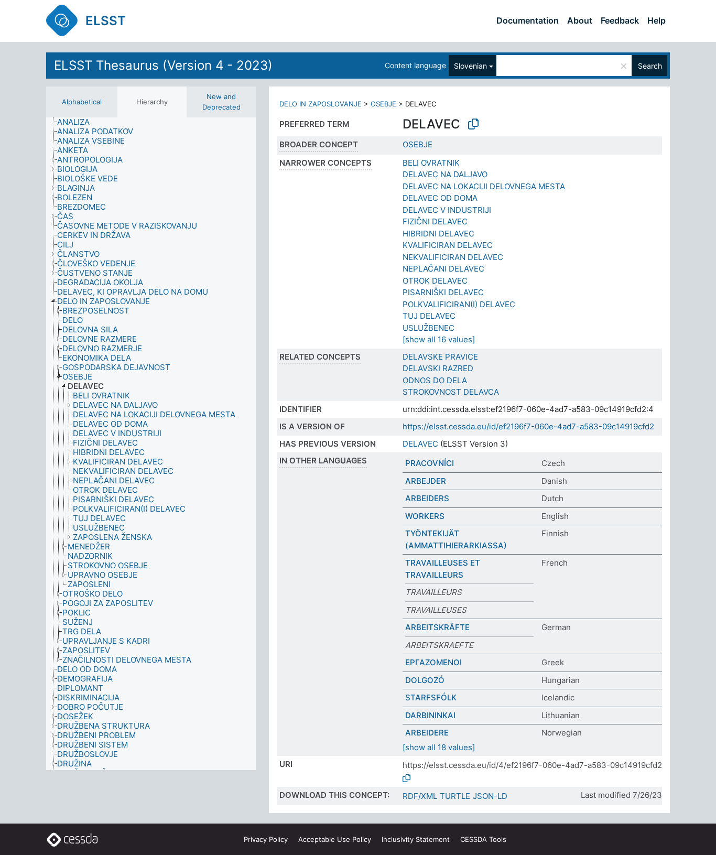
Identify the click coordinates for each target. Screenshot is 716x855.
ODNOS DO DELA (435, 380)
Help (656, 20)
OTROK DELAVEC (435, 281)
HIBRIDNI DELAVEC (438, 234)
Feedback (620, 20)
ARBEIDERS (427, 498)
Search (650, 65)
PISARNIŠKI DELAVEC (443, 292)
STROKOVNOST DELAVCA (451, 392)
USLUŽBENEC (428, 328)
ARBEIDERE (427, 733)
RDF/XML (420, 796)
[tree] (151, 443)
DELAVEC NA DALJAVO (445, 174)
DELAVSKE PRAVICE (440, 357)
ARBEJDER (425, 481)
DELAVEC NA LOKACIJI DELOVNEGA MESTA (484, 186)
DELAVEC (420, 444)
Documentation (527, 20)
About (579, 20)
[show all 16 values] (439, 339)
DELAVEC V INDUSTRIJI (447, 210)
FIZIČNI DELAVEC (435, 221)
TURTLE (455, 796)
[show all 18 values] (439, 747)
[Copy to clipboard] (473, 124)
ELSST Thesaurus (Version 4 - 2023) (163, 65)
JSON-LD (490, 796)
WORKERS (424, 516)
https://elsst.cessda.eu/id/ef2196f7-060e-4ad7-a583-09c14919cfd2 (528, 426)
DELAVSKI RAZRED (438, 368)
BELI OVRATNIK (431, 163)
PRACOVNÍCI (429, 463)
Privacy (266, 839)
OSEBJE (383, 104)
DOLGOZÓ (424, 680)
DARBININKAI (430, 715)
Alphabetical (82, 102)
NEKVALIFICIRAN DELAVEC (453, 257)
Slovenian (470, 65)
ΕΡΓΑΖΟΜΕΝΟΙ (433, 662)
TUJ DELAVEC (429, 316)
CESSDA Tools (483, 839)
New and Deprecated (221, 101)
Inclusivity (416, 839)
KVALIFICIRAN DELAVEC (448, 245)
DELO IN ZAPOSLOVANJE (320, 104)
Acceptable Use (334, 839)
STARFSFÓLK (431, 697)
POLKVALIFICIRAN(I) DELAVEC (459, 304)
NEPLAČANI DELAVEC (443, 269)
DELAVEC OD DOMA (440, 198)
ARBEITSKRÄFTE (437, 627)
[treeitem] (78, 122)
